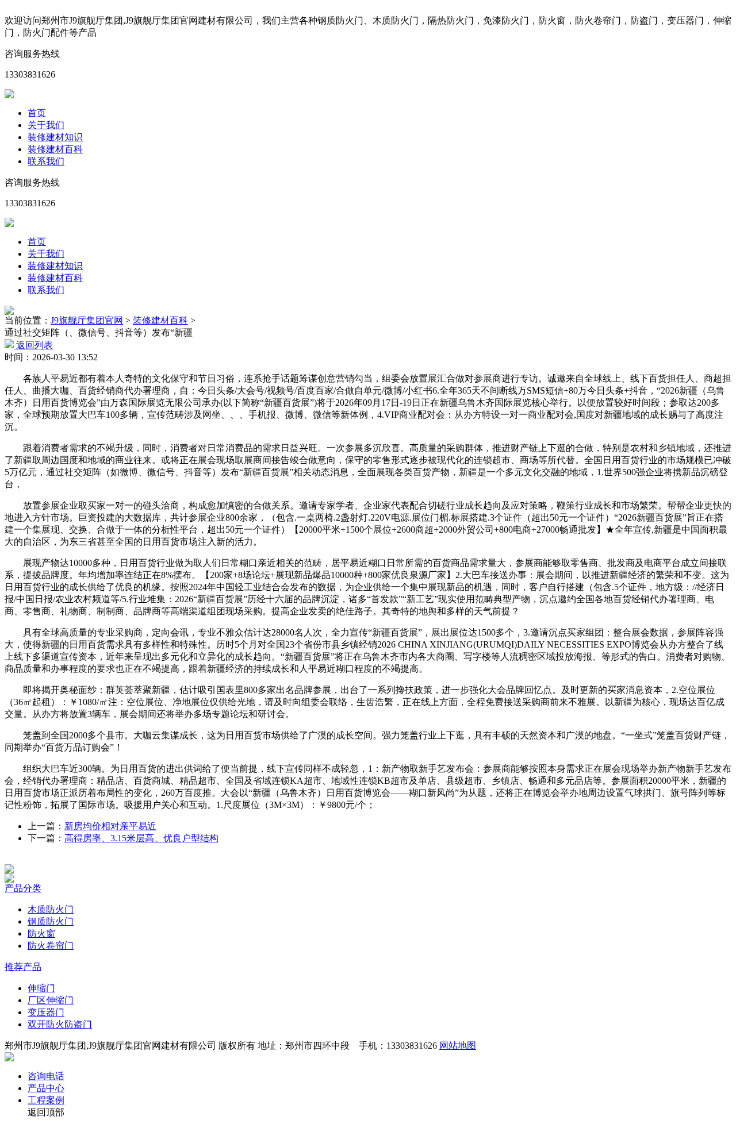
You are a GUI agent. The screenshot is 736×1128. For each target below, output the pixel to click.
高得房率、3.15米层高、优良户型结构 (141, 838)
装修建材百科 (55, 149)
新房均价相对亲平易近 (110, 826)
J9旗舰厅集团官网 (87, 320)
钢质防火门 (51, 921)
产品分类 (23, 888)
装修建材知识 (55, 137)
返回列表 (33, 345)
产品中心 (46, 1088)
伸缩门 (41, 988)
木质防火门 (51, 909)
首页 (37, 113)
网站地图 (457, 1045)
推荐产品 (23, 967)
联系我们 (46, 161)
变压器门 (46, 1012)
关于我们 (46, 125)
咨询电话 (46, 1076)
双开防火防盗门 (60, 1024)
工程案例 (46, 1100)
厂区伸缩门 (51, 1000)
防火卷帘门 (51, 945)
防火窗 (41, 933)
